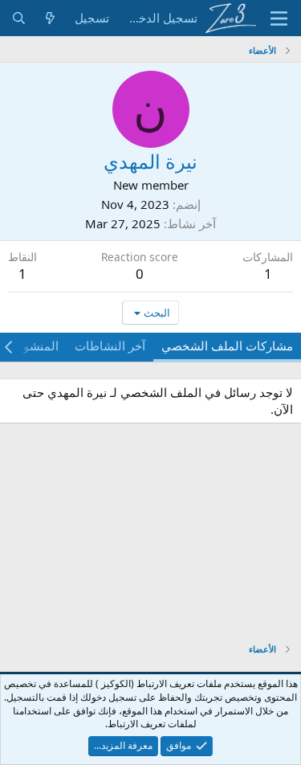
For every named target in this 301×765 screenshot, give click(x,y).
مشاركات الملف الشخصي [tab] (227, 346)
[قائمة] (279, 18)
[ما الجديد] (50, 18)
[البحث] (19, 18)
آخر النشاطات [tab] (110, 346)
